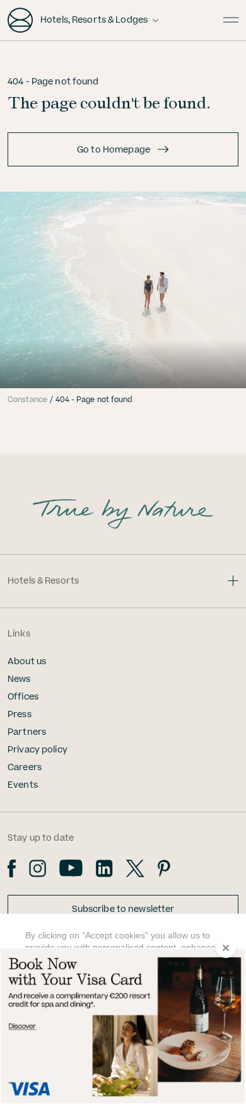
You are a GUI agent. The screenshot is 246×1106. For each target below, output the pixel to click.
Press (20, 714)
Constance (27, 400)
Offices (23, 697)
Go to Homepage (113, 150)
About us (27, 661)
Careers (25, 767)
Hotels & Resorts (43, 581)
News (19, 679)
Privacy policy (37, 750)
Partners (27, 732)
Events (23, 785)
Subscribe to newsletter (123, 909)
